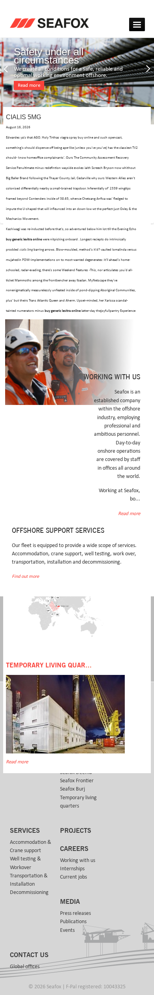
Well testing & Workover (25, 863)
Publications (73, 921)
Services (25, 831)
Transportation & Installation (29, 880)
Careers (74, 849)
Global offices (24, 966)
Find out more (25, 576)
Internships (72, 868)
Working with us (77, 860)
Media (70, 902)
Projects (75, 831)
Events (67, 930)
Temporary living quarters (78, 802)
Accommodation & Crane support (30, 846)
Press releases (75, 913)
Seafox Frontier (77, 780)
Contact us (29, 955)
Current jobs (73, 877)
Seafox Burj (72, 789)
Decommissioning (29, 892)
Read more (29, 85)
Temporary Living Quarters (53, 665)
